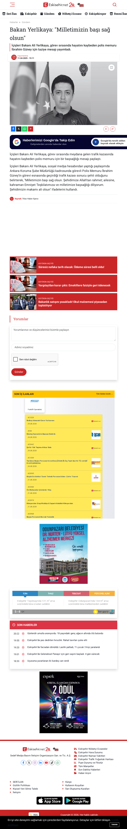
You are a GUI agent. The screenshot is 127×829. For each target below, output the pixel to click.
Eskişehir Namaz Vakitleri (91, 755)
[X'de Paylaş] (18, 129)
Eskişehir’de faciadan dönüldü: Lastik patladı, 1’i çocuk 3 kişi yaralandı (63, 647)
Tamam (114, 825)
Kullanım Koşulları (74, 785)
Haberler (14, 22)
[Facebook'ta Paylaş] (13, 129)
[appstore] (50, 800)
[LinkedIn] (40, 762)
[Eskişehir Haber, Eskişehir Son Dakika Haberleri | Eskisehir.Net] (63, 4)
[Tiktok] (52, 762)
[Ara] (114, 4)
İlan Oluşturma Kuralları (77, 788)
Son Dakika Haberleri (89, 769)
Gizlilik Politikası (21, 785)
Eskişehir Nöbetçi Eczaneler (92, 748)
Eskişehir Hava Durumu (90, 752)
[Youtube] (46, 762)
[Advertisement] (66, 227)
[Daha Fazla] (30, 129)
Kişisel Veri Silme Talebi (25, 788)
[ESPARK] (63, 702)
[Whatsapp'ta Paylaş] (24, 129)
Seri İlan (11, 14)
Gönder (19, 371)
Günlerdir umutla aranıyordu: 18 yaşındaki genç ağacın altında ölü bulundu (65, 633)
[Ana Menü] (12, 4)
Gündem (49, 14)
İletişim (17, 792)
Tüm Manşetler (86, 766)
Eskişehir (30, 14)
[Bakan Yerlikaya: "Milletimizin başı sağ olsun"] (63, 93)
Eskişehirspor (97, 14)
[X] (29, 762)
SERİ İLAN (18, 782)
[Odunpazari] (63, 553)
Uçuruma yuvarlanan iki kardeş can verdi (48, 660)
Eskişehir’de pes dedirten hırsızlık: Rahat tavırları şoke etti (57, 640)
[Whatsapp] (57, 762)
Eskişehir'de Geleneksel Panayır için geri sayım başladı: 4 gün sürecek (63, 654)
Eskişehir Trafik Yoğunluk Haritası (96, 759)
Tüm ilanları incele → (104, 394)
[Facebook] (23, 762)
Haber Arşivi (84, 773)
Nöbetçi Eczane (71, 14)
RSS (35, 814)
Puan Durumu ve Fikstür (90, 762)
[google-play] (77, 800)
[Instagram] (34, 762)
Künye (68, 782)
